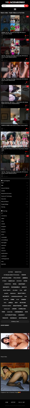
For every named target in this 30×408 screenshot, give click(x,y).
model (14, 284)
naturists (14, 250)
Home (6, 402)
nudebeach (14, 256)
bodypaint (14, 226)
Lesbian (14, 190)
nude (26, 311)
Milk (14, 185)
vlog (17, 299)
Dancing (14, 207)
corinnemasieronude (16, 296)
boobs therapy (6, 290)
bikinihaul (13, 293)
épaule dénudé (17, 277)
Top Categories (6, 180)
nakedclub (11, 281)
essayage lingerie (6, 305)
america (14, 229)
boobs (25, 281)
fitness (4, 280)
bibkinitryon (18, 272)
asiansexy (14, 245)
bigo (26, 296)
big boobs (14, 264)
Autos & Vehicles (14, 188)
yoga (21, 290)
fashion (24, 274)
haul (5, 302)
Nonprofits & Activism (14, 193)
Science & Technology (14, 196)
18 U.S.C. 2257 (21, 402)
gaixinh (6, 293)
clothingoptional (14, 258)
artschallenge (14, 240)
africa (14, 234)
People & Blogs (14, 204)
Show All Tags (15, 321)
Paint (14, 182)
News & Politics (14, 201)
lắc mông (15, 290)
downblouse (22, 308)
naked (14, 218)
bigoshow (19, 280)
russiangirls (14, 237)
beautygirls (14, 242)
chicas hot (7, 308)
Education (14, 198)
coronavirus (14, 215)
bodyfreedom (14, 253)
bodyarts (14, 231)
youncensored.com (13, 405)
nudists (14, 248)
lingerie (14, 308)
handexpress (7, 284)
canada (14, 223)
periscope (5, 318)
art (14, 213)
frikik (3, 311)
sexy (14, 261)
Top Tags (5, 211)
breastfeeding (17, 305)
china (14, 221)
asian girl (10, 311)
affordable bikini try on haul (11, 274)
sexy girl (6, 299)
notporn (10, 272)
